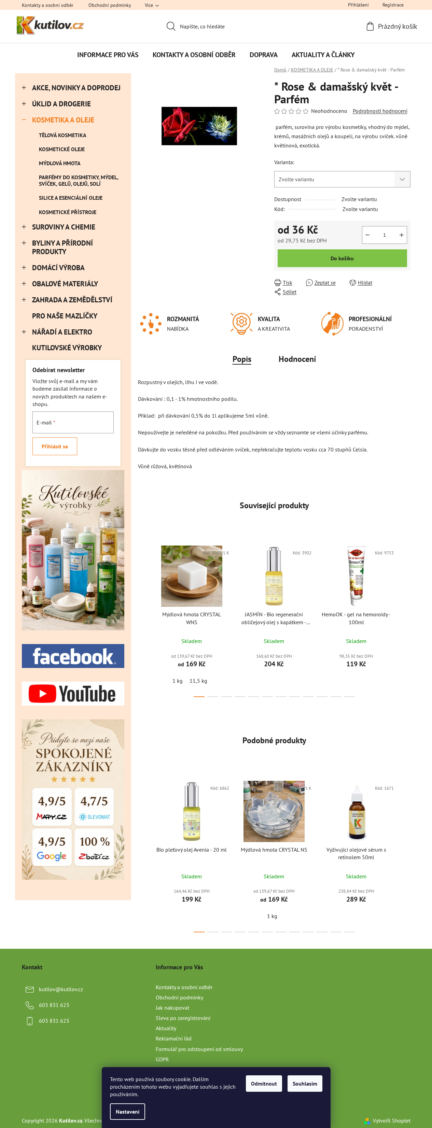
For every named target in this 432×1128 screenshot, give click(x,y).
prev (143, 619)
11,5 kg (198, 680)
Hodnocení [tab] (297, 359)
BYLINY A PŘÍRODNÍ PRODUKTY (62, 247)
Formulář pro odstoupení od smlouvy (199, 1049)
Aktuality (166, 1028)
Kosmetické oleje (62, 149)
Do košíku (342, 258)
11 (349, 696)
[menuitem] (107, 54)
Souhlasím (305, 1083)
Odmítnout (264, 1083)
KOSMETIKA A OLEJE (63, 119)
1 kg (177, 680)
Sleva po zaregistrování (183, 1017)
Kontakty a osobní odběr (47, 5)
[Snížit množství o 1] (367, 235)
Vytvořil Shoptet (391, 1120)
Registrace (393, 5)
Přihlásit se (55, 446)
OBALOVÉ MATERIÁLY (65, 283)
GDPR (162, 1059)
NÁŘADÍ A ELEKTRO (62, 332)
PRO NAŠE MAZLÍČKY (64, 315)
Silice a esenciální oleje (70, 197)
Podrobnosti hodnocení (380, 110)
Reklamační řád (174, 1038)
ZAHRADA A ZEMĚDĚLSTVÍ (72, 299)
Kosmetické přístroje (67, 212)
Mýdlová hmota (60, 163)
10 (335, 696)
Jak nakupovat (172, 1007)
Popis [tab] (242, 359)
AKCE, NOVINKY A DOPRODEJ (76, 87)
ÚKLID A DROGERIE (61, 103)
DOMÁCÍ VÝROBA (58, 267)
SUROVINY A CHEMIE (63, 227)
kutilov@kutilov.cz (61, 989)
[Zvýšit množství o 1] (401, 235)
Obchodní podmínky (109, 5)
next (405, 619)
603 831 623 (54, 1004)
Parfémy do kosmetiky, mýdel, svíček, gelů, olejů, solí (78, 180)
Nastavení (127, 1111)
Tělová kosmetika (62, 135)
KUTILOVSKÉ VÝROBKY (66, 347)
